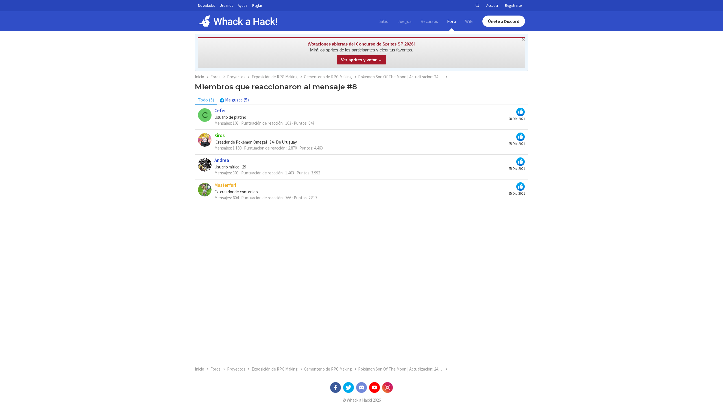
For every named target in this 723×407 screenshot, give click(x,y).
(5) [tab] (206, 100)
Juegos (404, 21)
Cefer (220, 110)
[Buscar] (477, 5)
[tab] (234, 100)
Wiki (469, 21)
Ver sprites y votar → (361, 59)
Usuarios (226, 5)
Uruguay (289, 142)
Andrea (221, 160)
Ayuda (242, 5)
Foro (451, 21)
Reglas (257, 5)
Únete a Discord (503, 21)
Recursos (429, 21)
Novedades (206, 5)
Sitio (384, 21)
